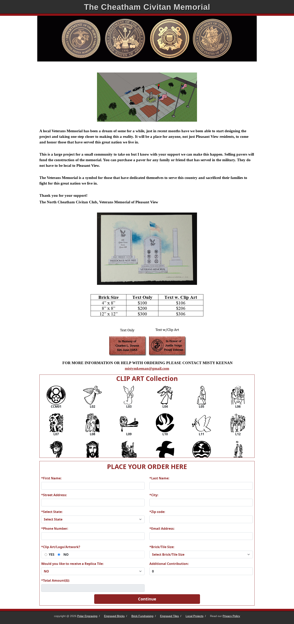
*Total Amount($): (55, 580)
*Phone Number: (54, 528)
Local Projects (194, 616)
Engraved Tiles (169, 616)
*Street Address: (54, 495)
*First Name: (51, 478)
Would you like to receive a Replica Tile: (72, 563)
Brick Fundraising (142, 616)
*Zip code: (157, 512)
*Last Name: (159, 478)
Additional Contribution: (169, 563)
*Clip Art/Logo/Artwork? (60, 547)
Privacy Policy (231, 616)
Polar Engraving (87, 616)
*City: (153, 495)
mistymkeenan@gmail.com (147, 368)
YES (51, 554)
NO (66, 554)
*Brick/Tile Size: (161, 547)
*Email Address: (162, 528)
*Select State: (52, 512)
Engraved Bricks (114, 616)
